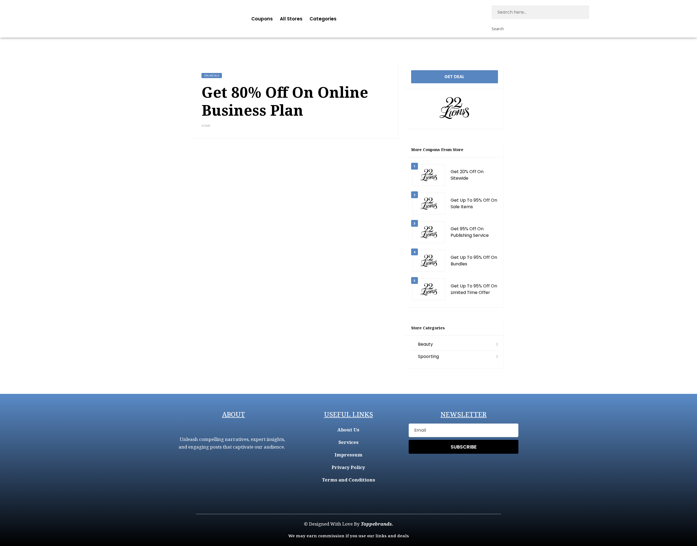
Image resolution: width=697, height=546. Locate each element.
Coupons (262, 19)
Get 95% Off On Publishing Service (470, 232)
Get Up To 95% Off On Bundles (474, 260)
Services (348, 442)
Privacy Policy (348, 467)
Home (205, 126)
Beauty (425, 344)
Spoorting (428, 356)
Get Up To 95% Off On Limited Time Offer (474, 289)
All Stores (291, 19)
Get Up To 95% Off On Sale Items (474, 203)
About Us (348, 430)
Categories (323, 19)
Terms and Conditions (348, 480)
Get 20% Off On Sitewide (467, 174)
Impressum (348, 455)
